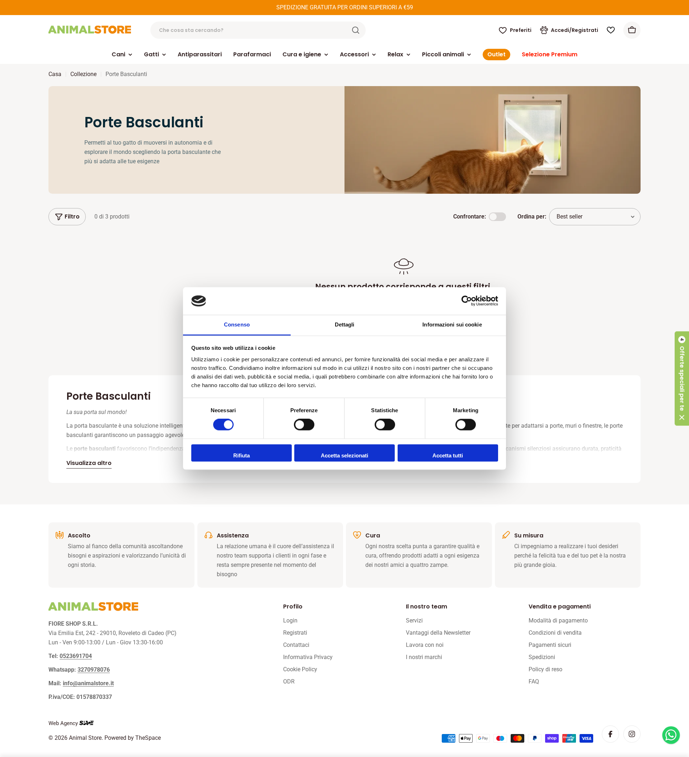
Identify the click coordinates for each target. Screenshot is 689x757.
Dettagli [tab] (345, 324)
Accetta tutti (447, 455)
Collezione (83, 74)
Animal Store (85, 737)
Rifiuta (241, 455)
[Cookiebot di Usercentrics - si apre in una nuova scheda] (466, 301)
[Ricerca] (355, 30)
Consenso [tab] (237, 324)
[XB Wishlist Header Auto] (611, 30)
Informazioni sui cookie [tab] (452, 324)
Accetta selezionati (344, 455)
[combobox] (258, 30)
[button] (682, 379)
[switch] (304, 425)
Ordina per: (531, 216)
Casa (54, 74)
